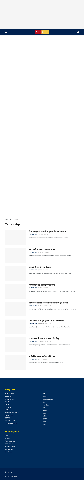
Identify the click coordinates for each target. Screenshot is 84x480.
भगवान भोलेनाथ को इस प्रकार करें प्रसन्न (42, 249)
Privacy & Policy (10, 446)
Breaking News (10, 399)
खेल (44, 402)
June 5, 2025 (42, 234)
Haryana (8, 407)
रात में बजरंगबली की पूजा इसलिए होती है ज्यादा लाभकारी (46, 321)
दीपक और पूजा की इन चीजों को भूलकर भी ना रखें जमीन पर (47, 231)
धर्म (44, 408)
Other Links (9, 449)
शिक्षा (44, 424)
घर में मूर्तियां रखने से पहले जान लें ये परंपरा (42, 356)
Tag (11, 219)
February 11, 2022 (44, 252)
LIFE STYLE (9, 415)
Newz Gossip (13, 476)
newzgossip (33, 234)
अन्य (44, 394)
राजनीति (45, 419)
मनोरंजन (45, 416)
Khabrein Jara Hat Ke (12, 412)
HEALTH (8, 410)
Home (7, 219)
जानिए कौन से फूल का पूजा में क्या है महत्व (42, 285)
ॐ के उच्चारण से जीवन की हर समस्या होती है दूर (44, 338)
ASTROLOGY (9, 394)
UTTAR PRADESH (11, 423)
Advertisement (10, 441)
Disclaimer (9, 452)
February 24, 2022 (44, 270)
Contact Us (9, 444)
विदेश (44, 421)
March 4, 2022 (43, 359)
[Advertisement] (42, 14)
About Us (8, 438)
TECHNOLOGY (10, 420)
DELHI (7, 404)
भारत (44, 413)
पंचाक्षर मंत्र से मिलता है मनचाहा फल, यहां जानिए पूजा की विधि (48, 303)
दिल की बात (46, 405)
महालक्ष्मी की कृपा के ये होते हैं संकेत (40, 267)
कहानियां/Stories (48, 399)
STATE (7, 418)
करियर (44, 396)
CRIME (7, 402)
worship (16, 219)
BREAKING (8, 396)
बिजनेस (45, 410)
